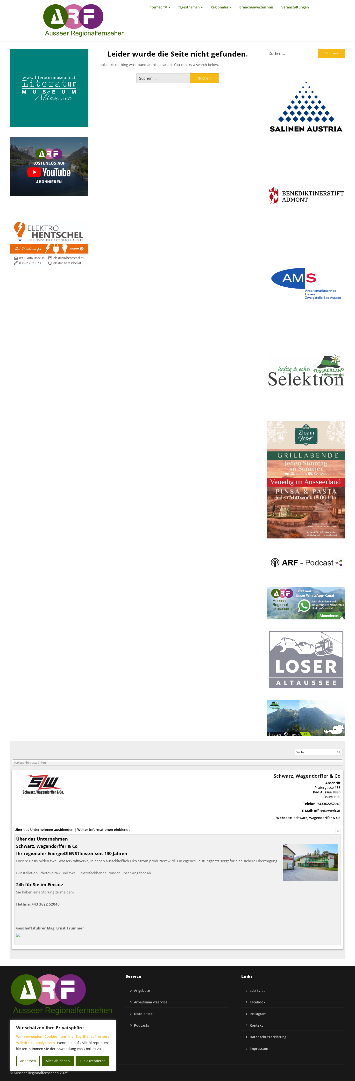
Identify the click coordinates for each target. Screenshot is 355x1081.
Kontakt (256, 1025)
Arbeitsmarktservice (150, 1002)
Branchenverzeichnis (256, 7)
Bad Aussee (322, 792)
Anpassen (28, 1061)
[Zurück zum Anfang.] (338, 829)
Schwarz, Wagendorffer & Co (317, 817)
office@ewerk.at (327, 810)
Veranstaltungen (295, 7)
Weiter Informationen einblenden (105, 829)
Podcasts (141, 1025)
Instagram (258, 1013)
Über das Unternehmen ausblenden (43, 829)
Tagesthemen (189, 7)
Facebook (257, 1002)
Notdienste (143, 1013)
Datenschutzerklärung (268, 1037)
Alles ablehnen (58, 1061)
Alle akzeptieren (92, 1061)
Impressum (259, 1048)
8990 (337, 792)
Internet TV (158, 7)
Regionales (219, 7)
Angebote (142, 990)
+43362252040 (329, 803)
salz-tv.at (257, 990)
